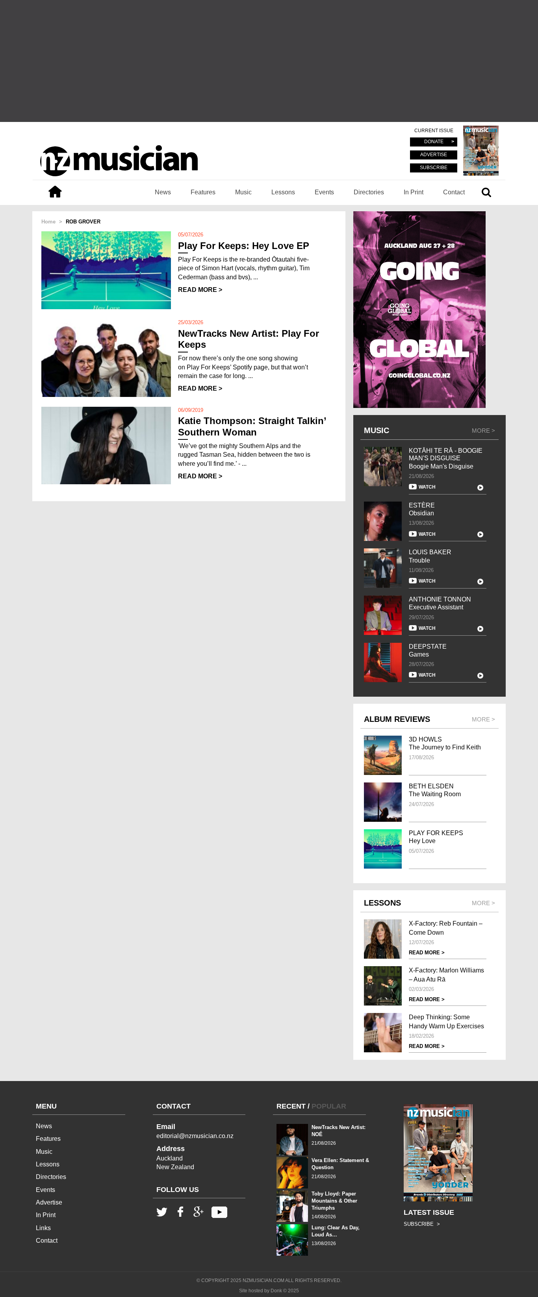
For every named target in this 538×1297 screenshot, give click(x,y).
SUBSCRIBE (433, 167)
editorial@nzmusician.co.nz (195, 1136)
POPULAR (329, 1106)
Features (203, 192)
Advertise (49, 1202)
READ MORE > (200, 289)
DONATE (433, 142)
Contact (454, 192)
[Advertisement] (269, 61)
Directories (369, 192)
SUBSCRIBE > (422, 1224)
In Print (413, 192)
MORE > (483, 430)
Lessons (283, 192)
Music (243, 192)
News (163, 192)
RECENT (291, 1106)
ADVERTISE (433, 155)
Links (43, 1228)
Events (324, 192)
